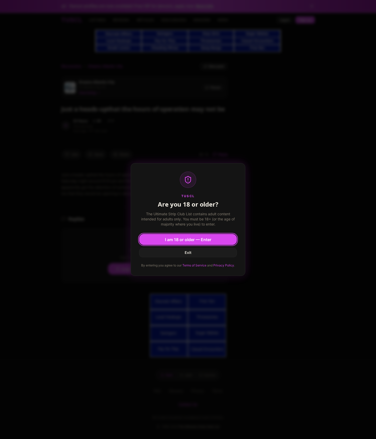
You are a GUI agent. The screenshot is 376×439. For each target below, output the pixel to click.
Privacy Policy (223, 265)
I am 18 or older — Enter (188, 239)
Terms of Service (194, 265)
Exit (188, 252)
